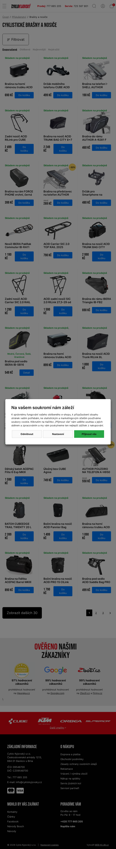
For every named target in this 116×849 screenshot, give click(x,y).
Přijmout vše (89, 434)
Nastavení (58, 434)
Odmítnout (27, 434)
